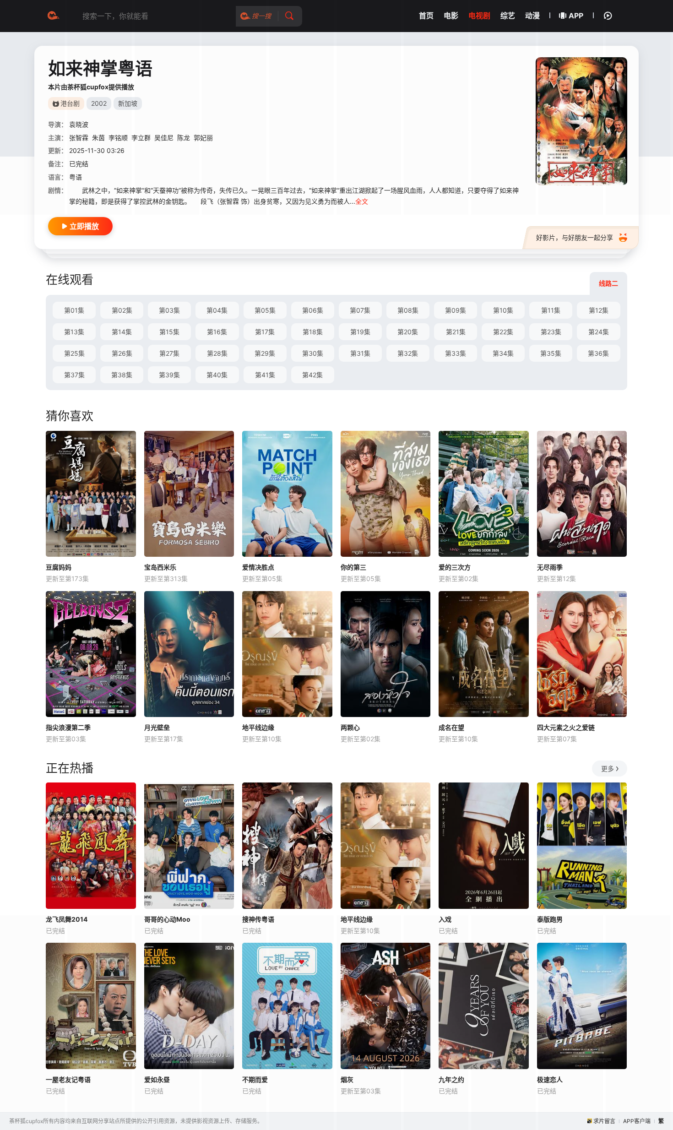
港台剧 (70, 103)
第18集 (313, 332)
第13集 (74, 332)
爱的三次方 (455, 567)
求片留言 (604, 1121)
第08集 (407, 310)
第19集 (360, 332)
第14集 (122, 332)
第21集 (456, 332)
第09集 (455, 310)
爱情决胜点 (258, 567)
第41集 (265, 375)
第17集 (265, 332)
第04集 (217, 310)
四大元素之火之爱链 (566, 727)
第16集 (217, 332)
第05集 (265, 310)
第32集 (407, 353)
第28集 (217, 353)
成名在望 (451, 727)
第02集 (122, 310)
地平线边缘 (258, 727)
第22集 (503, 332)
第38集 (121, 375)
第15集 (169, 332)
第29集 (265, 353)
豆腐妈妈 (58, 567)
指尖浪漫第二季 (68, 727)
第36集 (598, 353)
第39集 (169, 375)
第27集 (169, 353)
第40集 (217, 375)
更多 (607, 768)
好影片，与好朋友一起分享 (574, 237)
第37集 (74, 375)
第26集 (122, 353)
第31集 (360, 353)
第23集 (551, 332)
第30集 (312, 353)
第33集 (455, 353)
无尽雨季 (550, 567)
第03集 (169, 310)
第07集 (360, 310)
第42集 (312, 375)
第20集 (407, 332)
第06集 (312, 310)
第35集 (550, 353)
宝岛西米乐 (160, 567)
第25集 (74, 353)
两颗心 (350, 727)
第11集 (550, 310)
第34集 (503, 353)
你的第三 (353, 567)
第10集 (503, 310)
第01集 (74, 310)
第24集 (598, 332)
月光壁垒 (157, 727)
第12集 (598, 310)
